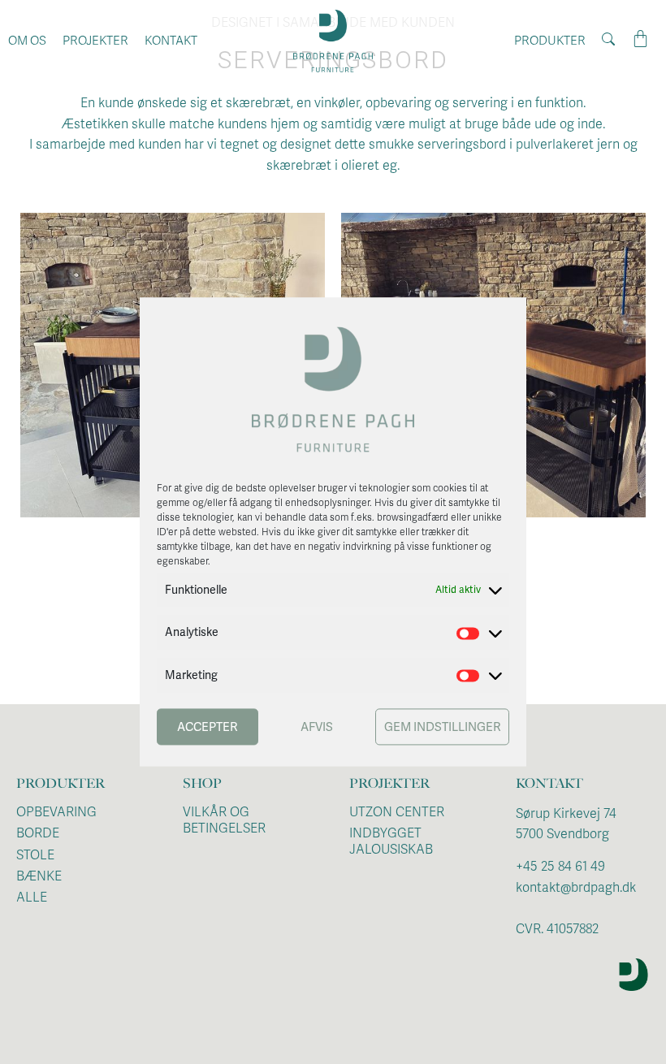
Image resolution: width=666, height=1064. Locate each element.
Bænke (39, 876)
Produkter (550, 40)
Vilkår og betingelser (224, 820)
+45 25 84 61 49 (560, 867)
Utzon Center (396, 812)
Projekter (95, 40)
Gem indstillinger (442, 727)
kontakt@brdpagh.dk (576, 888)
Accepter (207, 727)
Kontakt (171, 40)
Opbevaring (56, 812)
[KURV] (640, 39)
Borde (37, 833)
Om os (27, 40)
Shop (202, 783)
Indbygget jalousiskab (391, 841)
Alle (31, 897)
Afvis (317, 727)
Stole (35, 855)
